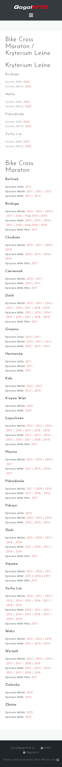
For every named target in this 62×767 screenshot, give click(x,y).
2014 (30, 211)
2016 (48, 211)
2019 (44, 215)
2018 (19, 215)
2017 (9, 215)
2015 (39, 211)
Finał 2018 (31, 215)
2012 (39, 191)
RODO (47, 747)
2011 (28, 186)
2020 (26, 81)
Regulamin (32, 752)
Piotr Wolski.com (45, 759)
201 (37, 576)
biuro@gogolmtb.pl (23, 747)
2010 (28, 336)
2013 (48, 191)
